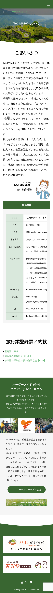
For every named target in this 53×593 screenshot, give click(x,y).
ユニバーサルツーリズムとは (26, 489)
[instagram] (22, 582)
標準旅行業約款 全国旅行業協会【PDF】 (25, 360)
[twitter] (26, 582)
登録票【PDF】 (13, 351)
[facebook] (31, 582)
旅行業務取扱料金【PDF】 (18, 356)
